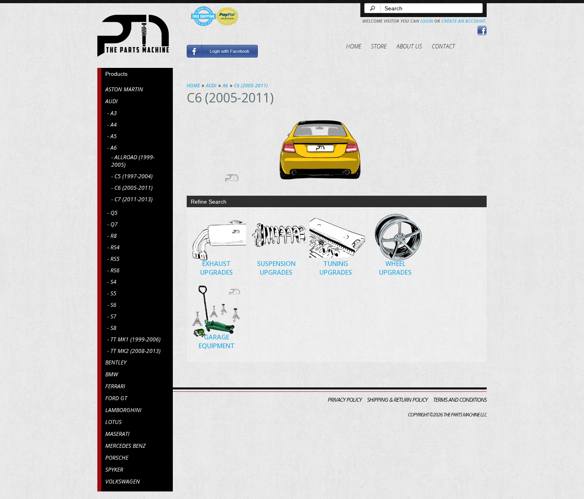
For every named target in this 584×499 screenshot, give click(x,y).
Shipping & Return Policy (397, 399)
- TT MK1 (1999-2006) (134, 339)
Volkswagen (122, 481)
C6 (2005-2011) (251, 85)
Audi (111, 101)
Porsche (116, 457)
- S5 (111, 293)
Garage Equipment (217, 341)
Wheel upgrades (395, 268)
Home (353, 46)
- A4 (112, 124)
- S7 (111, 316)
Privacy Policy (345, 399)
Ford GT (116, 398)
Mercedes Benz (125, 445)
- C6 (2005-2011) (132, 187)
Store (379, 46)
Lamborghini (123, 410)
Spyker (114, 469)
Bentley (115, 362)
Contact (443, 46)
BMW (111, 374)
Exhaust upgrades (216, 268)
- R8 (112, 235)
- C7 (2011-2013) (132, 199)
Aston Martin (124, 89)
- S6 (111, 304)
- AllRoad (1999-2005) (133, 160)
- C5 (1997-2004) (132, 176)
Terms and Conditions (460, 399)
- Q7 (112, 224)
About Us (409, 46)
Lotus (113, 422)
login (426, 21)
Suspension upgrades (276, 268)
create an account (463, 21)
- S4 (111, 281)
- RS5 (113, 258)
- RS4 (113, 247)
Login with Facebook (229, 51)
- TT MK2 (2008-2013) (134, 351)
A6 (225, 85)
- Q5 (112, 212)
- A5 (112, 136)
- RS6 (113, 270)
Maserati (117, 433)
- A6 (112, 147)
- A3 (112, 113)
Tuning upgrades (335, 268)
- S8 (111, 327)
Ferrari (115, 386)
